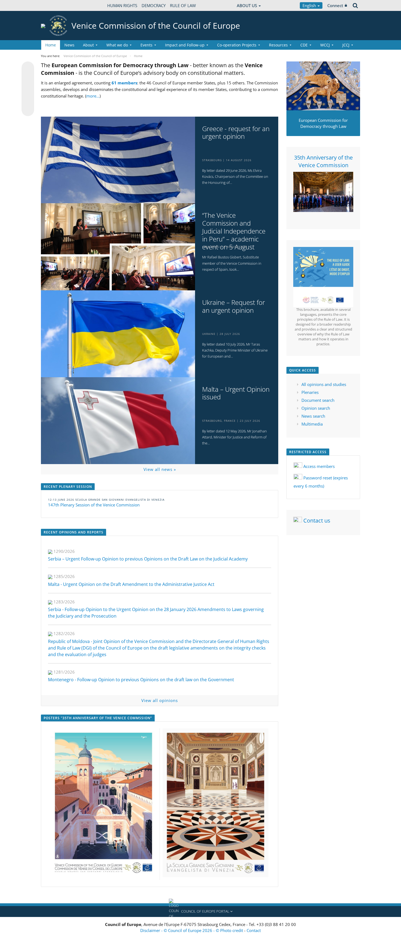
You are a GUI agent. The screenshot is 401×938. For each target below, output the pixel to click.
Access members (319, 466)
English (310, 5)
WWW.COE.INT (54, 5)
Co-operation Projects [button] (236, 45)
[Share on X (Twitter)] (28, 79)
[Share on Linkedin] (28, 99)
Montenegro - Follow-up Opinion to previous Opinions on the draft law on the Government (141, 680)
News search (313, 416)
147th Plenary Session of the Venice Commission (94, 505)
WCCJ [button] (325, 45)
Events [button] (146, 45)
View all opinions (159, 700)
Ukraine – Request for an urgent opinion (233, 306)
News (69, 45)
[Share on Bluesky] (28, 68)
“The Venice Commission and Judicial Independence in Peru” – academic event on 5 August (233, 231)
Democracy (154, 5)
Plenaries (310, 392)
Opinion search (315, 408)
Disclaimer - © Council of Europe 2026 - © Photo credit (192, 930)
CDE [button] (304, 45)
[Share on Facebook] (28, 89)
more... (93, 96)
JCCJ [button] (345, 45)
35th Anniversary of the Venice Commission (323, 161)
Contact (254, 930)
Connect (335, 5)
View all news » (159, 469)
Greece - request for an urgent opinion (236, 133)
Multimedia (312, 424)
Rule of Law (183, 5)
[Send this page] (28, 110)
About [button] (88, 45)
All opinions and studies (323, 384)
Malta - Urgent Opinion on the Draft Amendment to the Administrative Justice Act (131, 584)
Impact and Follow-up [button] (185, 45)
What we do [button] (117, 45)
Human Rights (122, 5)
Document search (317, 400)
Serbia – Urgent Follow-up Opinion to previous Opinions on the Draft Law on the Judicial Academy (148, 559)
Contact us (316, 520)
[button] (200, 911)
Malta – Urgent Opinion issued (236, 393)
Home (50, 45)
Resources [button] (278, 45)
